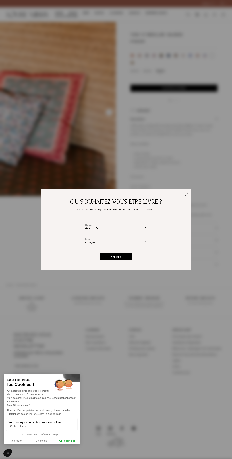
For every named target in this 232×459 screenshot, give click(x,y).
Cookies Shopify (18, 426)
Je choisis (41, 440)
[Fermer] (186, 194)
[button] (7, 452)
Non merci (16, 440)
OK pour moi (67, 440)
